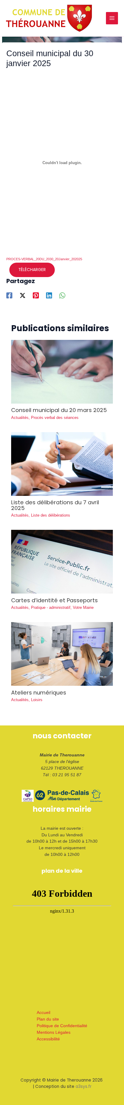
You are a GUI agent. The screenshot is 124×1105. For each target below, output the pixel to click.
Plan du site (48, 1019)
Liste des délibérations (50, 515)
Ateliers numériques (38, 692)
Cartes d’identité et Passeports (54, 600)
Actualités (20, 417)
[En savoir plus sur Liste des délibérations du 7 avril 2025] (62, 463)
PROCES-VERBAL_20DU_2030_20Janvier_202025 (44, 259)
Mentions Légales (53, 1032)
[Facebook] (9, 295)
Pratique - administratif (50, 607)
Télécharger (32, 270)
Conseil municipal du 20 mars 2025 (59, 410)
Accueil (43, 1012)
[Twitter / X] (23, 295)
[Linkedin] (49, 295)
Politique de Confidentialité (62, 1026)
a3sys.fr (83, 1086)
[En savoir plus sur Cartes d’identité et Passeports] (62, 561)
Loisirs (36, 699)
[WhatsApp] (62, 295)
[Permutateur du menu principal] (112, 18)
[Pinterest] (36, 295)
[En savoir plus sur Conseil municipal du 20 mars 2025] (62, 371)
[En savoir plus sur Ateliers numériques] (62, 654)
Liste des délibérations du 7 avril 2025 (55, 505)
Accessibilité (48, 1039)
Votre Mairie (83, 607)
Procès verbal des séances (55, 417)
